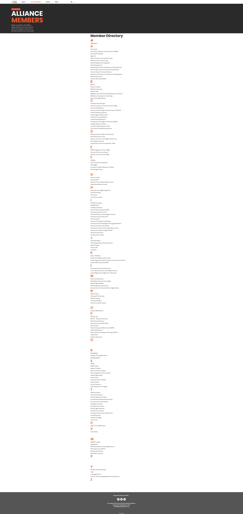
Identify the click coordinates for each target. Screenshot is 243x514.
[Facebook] (118, 499)
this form (122, 505)
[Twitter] (121, 499)
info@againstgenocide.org (121, 506)
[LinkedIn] (124, 499)
